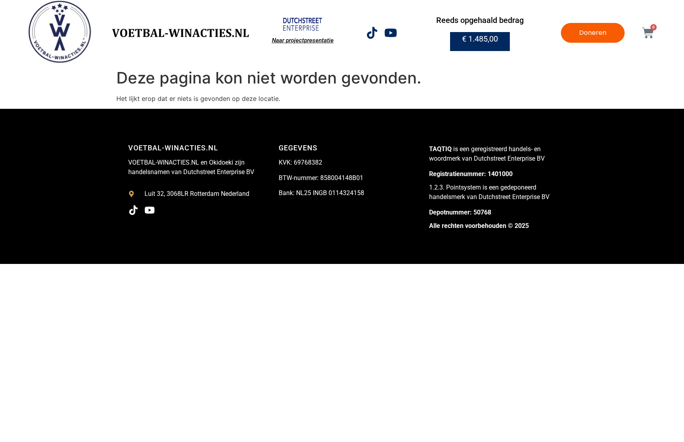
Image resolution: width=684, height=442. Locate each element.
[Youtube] (390, 33)
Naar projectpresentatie (303, 40)
